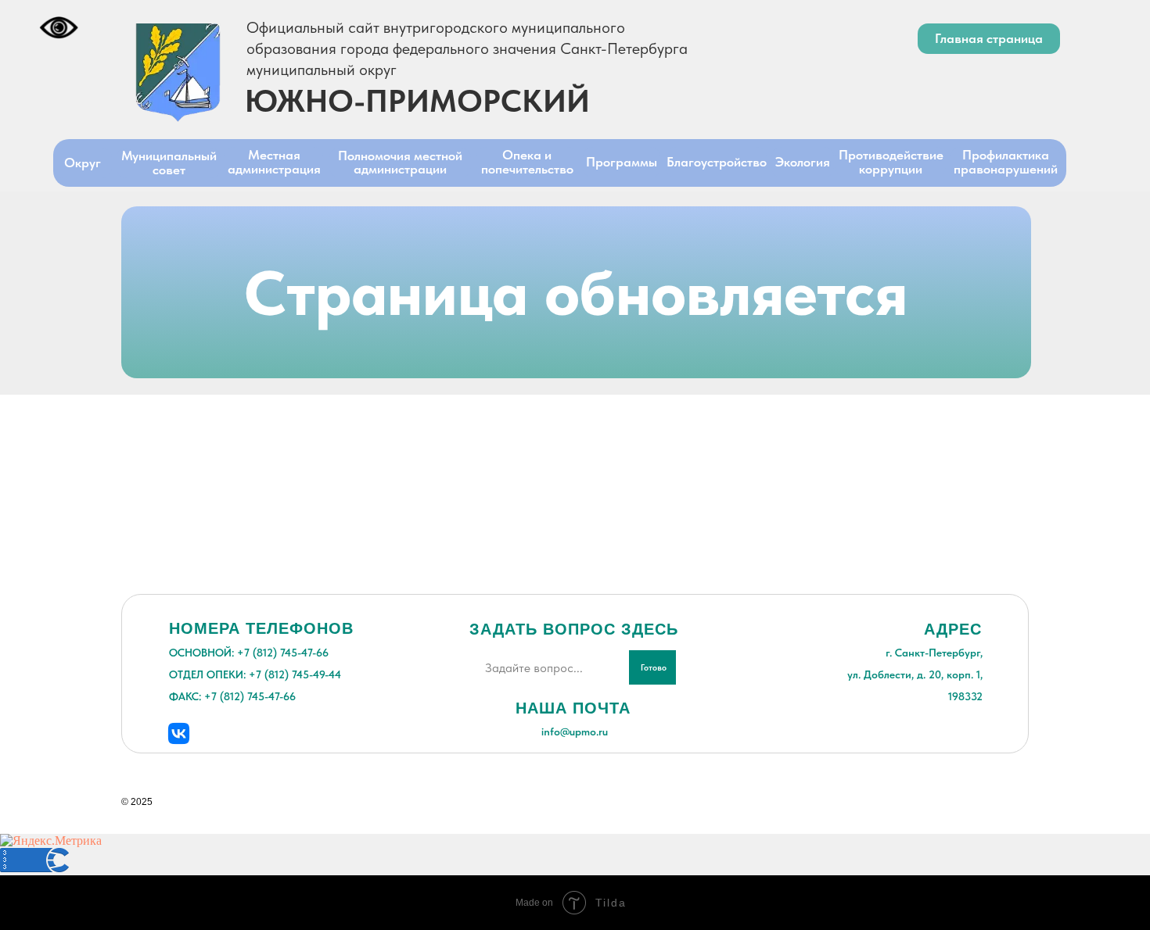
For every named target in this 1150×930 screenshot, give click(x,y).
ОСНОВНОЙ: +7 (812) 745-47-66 (249, 652)
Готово (654, 668)
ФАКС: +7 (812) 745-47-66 (232, 696)
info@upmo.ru (574, 731)
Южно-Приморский (417, 101)
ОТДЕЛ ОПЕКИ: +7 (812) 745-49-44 (255, 674)
